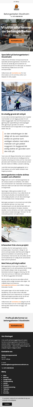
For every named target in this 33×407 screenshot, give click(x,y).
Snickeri (6, 385)
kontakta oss (16, 73)
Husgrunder (7, 379)
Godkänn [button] (7, 404)
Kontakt (6, 393)
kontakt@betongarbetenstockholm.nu (15, 364)
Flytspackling (8, 381)
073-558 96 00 (18, 16)
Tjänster (6, 389)
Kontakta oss (16, 41)
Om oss (5, 391)
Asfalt (5, 383)
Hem (4, 375)
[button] (16, 400)
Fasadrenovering (9, 387)
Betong (5, 377)
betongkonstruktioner (9, 285)
